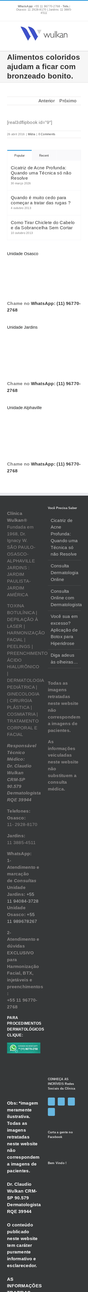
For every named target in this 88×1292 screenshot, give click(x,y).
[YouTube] (71, 1102)
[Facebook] (51, 1102)
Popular (19, 155)
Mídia (31, 134)
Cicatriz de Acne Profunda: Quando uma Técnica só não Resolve (41, 173)
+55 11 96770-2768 (39, 6)
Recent (44, 155)
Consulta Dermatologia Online (64, 572)
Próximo (68, 100)
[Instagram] (61, 1102)
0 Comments (46, 134)
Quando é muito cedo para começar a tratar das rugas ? (41, 200)
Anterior (46, 100)
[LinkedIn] (51, 1112)
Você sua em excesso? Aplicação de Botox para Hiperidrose (64, 630)
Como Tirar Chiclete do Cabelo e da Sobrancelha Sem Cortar (43, 225)
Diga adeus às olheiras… (64, 658)
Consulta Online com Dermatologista (65, 598)
